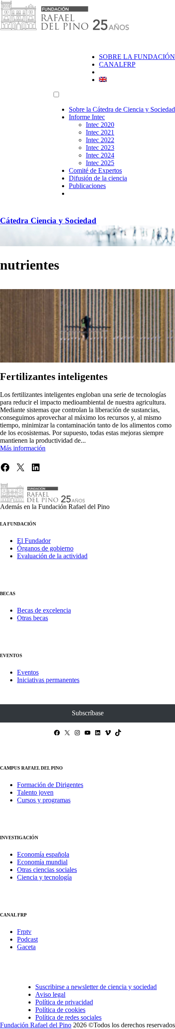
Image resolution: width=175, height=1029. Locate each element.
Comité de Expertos (95, 170)
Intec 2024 (100, 155)
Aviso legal (50, 994)
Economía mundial (42, 862)
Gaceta (26, 946)
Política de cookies (60, 1009)
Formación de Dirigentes (50, 784)
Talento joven (35, 792)
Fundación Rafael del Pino (35, 1025)
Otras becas (32, 617)
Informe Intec (87, 117)
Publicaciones (87, 185)
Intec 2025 (100, 162)
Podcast (27, 939)
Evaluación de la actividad (52, 555)
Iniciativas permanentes (48, 679)
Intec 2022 (100, 139)
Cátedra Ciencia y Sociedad (48, 220)
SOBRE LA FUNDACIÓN (137, 56)
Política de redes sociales (68, 1017)
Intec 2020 (100, 124)
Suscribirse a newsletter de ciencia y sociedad (96, 986)
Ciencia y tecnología (44, 877)
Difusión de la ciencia (98, 178)
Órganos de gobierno (45, 548)
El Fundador (34, 540)
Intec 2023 (100, 147)
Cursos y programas (44, 800)
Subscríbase (88, 713)
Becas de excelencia (44, 610)
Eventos (28, 672)
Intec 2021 (100, 132)
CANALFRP (117, 64)
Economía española (43, 854)
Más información (22, 448)
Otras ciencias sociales (47, 869)
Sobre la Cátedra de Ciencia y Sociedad (122, 109)
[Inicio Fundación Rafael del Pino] (64, 28)
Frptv (24, 931)
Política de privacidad (64, 1002)
